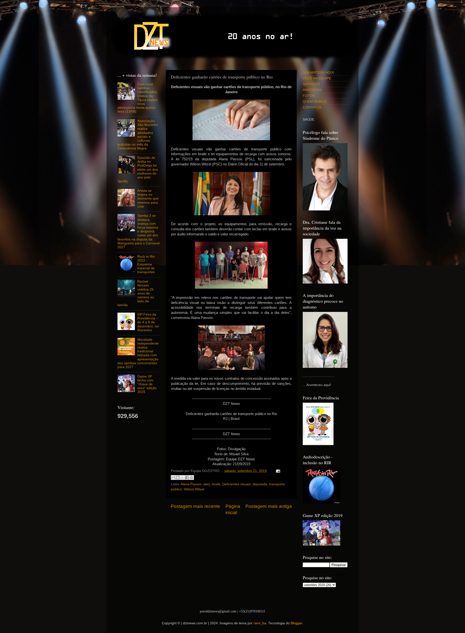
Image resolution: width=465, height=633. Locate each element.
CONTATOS (312, 107)
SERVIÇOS (311, 84)
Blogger (296, 623)
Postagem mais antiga (268, 506)
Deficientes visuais (236, 484)
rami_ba (260, 623)
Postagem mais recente (195, 506)
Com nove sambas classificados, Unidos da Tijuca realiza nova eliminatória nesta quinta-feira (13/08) (137, 97)
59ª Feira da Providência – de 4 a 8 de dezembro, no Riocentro (148, 322)
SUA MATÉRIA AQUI (318, 72)
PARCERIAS (312, 90)
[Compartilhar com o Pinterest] (191, 477)
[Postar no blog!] (177, 477)
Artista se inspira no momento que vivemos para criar (148, 198)
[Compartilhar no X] (182, 477)
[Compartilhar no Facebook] (187, 477)
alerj (206, 484)
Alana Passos (191, 484)
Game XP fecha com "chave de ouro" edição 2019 (147, 384)
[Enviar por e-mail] (173, 477)
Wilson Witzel (194, 489)
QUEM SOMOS (314, 101)
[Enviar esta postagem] (277, 471)
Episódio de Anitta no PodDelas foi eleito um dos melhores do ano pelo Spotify (137, 169)
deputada (260, 484)
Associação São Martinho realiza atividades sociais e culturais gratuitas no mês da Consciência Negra (137, 134)
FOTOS (309, 96)
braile (216, 484)
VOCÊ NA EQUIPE (317, 78)
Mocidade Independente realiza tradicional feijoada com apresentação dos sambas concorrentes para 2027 (138, 353)
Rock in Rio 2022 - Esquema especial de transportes (146, 264)
